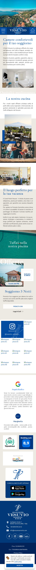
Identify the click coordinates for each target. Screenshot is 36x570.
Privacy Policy (18, 553)
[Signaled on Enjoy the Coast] (27, 536)
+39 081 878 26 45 (16, 527)
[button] (4, 78)
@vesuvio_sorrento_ (12, 334)
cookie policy (18, 561)
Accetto (20, 565)
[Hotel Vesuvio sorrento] (18, 31)
